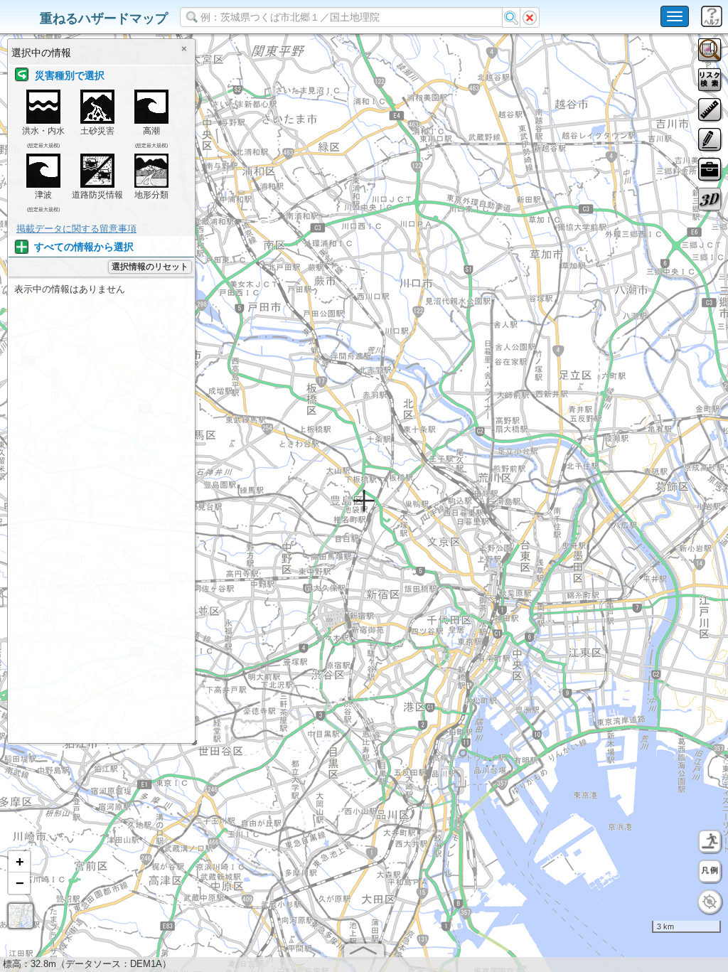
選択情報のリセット (150, 267)
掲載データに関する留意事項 (76, 228)
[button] (19, 861)
